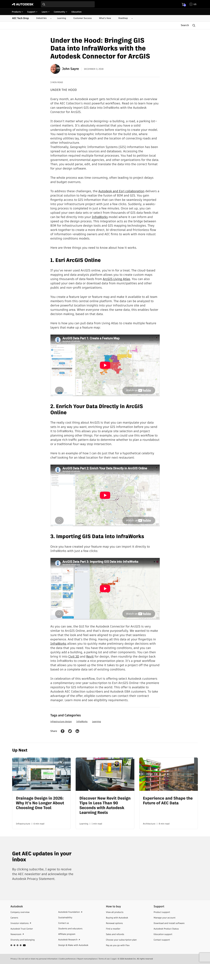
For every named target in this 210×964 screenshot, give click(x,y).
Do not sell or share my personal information (37, 959)
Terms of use (104, 959)
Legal (113, 959)
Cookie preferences (67, 959)
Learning (96, 721)
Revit (90, 656)
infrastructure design (61, 721)
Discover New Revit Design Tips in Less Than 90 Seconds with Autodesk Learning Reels (105, 805)
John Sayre (70, 69)
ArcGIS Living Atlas (116, 279)
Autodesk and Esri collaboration (121, 191)
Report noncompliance (87, 959)
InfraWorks (100, 217)
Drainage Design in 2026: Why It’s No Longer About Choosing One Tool (40, 803)
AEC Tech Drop (20, 18)
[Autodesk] (23, 4)
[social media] (18, 945)
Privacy (13, 959)
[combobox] (68, 4)
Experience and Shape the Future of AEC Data (168, 800)
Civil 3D (73, 656)
